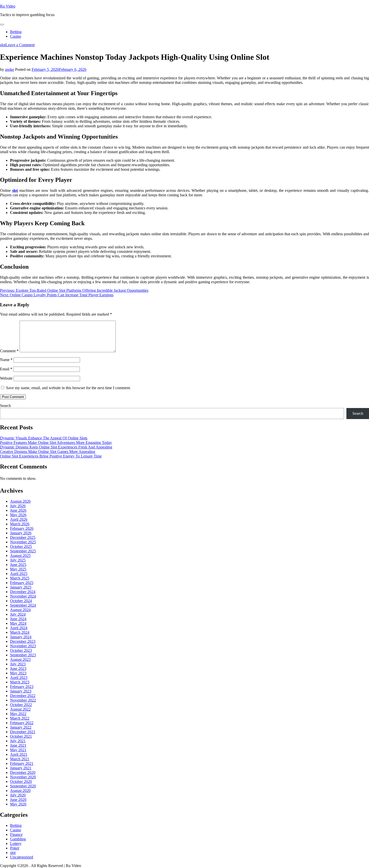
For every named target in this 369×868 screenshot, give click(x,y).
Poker (14, 848)
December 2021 (22, 732)
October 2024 (21, 601)
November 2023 (23, 646)
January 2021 (20, 768)
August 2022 (20, 709)
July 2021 (18, 741)
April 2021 (18, 754)
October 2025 (21, 546)
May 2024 (18, 623)
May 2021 (18, 750)
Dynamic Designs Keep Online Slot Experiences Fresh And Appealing (56, 447)
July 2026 (18, 506)
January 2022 (20, 727)
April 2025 (18, 573)
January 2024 (20, 637)
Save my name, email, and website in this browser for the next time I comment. (68, 388)
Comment (9, 351)
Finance (16, 834)
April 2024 (18, 628)
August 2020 (20, 790)
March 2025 (19, 578)
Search (5, 405)
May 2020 (18, 804)
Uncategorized (21, 857)
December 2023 (22, 641)
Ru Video (7, 6)
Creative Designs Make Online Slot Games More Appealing (47, 451)
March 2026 (19, 524)
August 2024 (20, 610)
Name (6, 360)
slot (3, 45)
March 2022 (19, 718)
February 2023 (21, 686)
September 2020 (23, 786)
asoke (9, 69)
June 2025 (18, 564)
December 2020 (22, 772)
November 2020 (23, 777)
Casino (15, 36)
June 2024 (18, 619)
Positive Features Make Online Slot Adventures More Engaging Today (56, 442)
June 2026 (18, 510)
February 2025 (21, 583)
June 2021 (18, 745)
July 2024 (18, 614)
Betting (16, 32)
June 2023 (18, 668)
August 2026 (20, 501)
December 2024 (22, 592)
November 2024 (23, 596)
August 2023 (20, 659)
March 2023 (19, 682)
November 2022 (23, 700)
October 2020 (21, 781)
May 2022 (18, 714)
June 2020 (18, 799)
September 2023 (23, 655)
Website (6, 378)
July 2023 (18, 664)
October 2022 (21, 705)
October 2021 (21, 736)
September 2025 (23, 551)
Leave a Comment (20, 45)
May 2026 (18, 515)
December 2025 (22, 537)
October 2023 (21, 650)
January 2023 (20, 691)
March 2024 (19, 632)
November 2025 (23, 542)
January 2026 (20, 533)
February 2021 (21, 763)
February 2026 (21, 528)
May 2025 (18, 569)
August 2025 (20, 555)
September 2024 (23, 605)
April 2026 (18, 519)
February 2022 (21, 723)
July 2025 (18, 560)
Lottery (16, 843)
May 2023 (18, 673)
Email (6, 369)
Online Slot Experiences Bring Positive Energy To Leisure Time (51, 456)
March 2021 (19, 759)
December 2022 (22, 695)
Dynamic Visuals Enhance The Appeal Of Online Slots (43, 438)
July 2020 (18, 795)
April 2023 (18, 677)
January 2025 (20, 587)
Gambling (18, 839)
